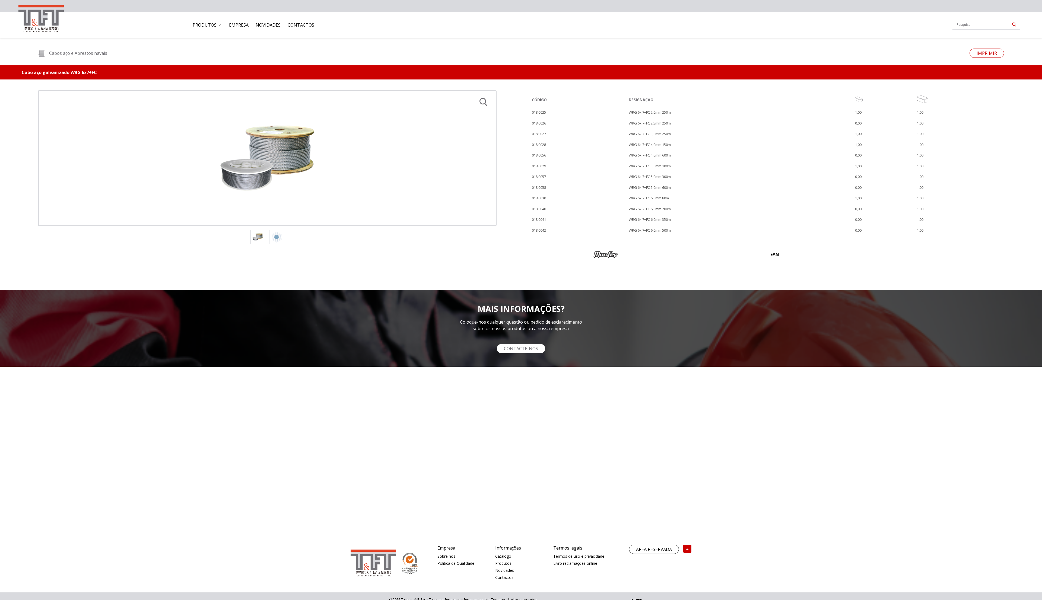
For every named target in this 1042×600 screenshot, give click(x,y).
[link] (41, 17)
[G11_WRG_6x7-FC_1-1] (267, 158)
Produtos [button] (205, 25)
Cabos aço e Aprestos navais (78, 53)
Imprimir (987, 53)
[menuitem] (207, 25)
